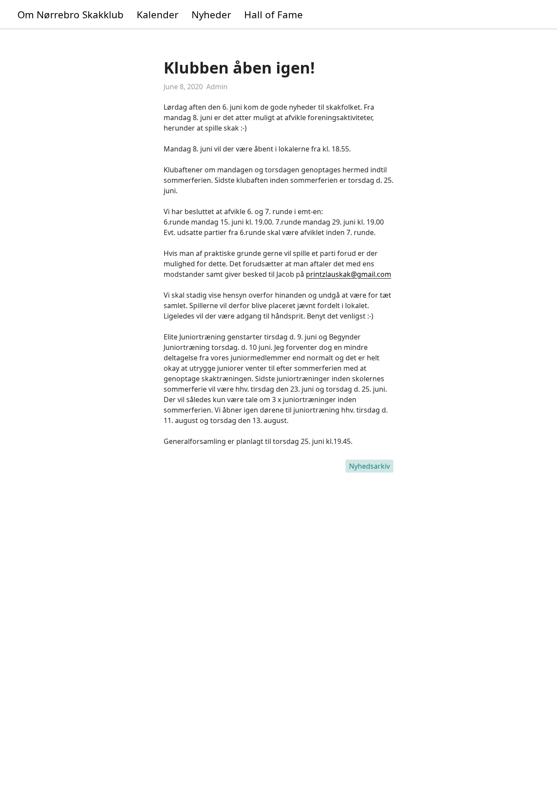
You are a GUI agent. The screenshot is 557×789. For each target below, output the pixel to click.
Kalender (157, 14)
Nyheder (211, 14)
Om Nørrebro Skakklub (70, 14)
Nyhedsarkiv (369, 466)
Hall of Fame (273, 14)
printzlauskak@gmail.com (348, 274)
